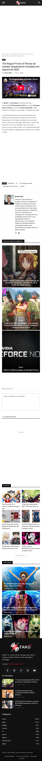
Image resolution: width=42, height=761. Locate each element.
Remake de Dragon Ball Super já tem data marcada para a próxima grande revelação (21, 609)
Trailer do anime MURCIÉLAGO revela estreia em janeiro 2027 (31, 548)
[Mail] (19, 232)
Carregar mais (20, 555)
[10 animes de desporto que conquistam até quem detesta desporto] (7, 694)
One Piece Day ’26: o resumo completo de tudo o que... (11, 506)
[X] (28, 671)
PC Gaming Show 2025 (26, 183)
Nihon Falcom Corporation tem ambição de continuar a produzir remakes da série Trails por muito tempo (21, 283)
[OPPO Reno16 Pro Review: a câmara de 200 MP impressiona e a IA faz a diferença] (7, 704)
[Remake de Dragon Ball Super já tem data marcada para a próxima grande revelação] (21, 602)
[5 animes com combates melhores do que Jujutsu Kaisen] (21, 626)
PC (17, 183)
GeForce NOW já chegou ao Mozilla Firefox (21, 370)
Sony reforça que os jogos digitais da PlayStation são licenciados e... (10, 526)
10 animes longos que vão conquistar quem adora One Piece (19, 585)
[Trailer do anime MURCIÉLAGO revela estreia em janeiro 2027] (31, 538)
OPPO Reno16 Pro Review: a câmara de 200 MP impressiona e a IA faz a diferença (27, 703)
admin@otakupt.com (16, 664)
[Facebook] (16, 232)
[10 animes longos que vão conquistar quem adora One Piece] (21, 578)
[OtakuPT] (21, 3)
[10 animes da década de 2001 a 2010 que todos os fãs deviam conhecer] (31, 496)
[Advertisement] (21, 29)
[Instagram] (14, 671)
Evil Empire (11, 183)
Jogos (8, 54)
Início (3, 54)
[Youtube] (34, 671)
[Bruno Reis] (9, 214)
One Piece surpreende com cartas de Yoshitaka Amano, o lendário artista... (31, 526)
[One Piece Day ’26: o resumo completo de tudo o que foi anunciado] (11, 496)
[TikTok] (21, 671)
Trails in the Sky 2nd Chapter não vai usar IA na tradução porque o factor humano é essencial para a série (21, 325)
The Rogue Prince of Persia (10, 186)
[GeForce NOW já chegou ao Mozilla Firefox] (21, 352)
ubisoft (22, 186)
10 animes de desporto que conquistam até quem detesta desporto (25, 693)
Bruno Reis (8, 73)
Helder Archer (8, 588)
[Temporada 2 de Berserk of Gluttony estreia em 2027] (11, 538)
